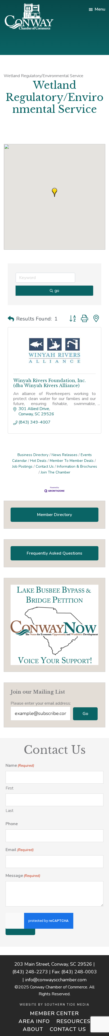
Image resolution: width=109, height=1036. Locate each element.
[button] (54, 192)
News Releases (65, 454)
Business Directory (32, 454)
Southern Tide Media (66, 1005)
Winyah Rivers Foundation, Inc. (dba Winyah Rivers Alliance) (49, 383)
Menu (100, 9)
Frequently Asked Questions (54, 553)
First (9, 788)
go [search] (56, 291)
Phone (12, 824)
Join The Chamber (55, 472)
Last (9, 810)
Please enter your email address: (41, 703)
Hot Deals (38, 460)
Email (20, 850)
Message (23, 876)
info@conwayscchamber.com (56, 980)
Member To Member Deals (72, 460)
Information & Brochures (77, 466)
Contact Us (45, 466)
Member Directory (54, 515)
